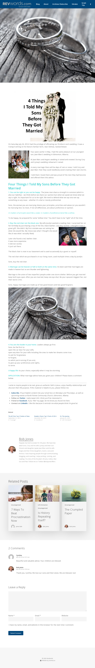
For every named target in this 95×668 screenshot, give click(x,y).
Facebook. (23, 401)
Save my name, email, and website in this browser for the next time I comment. (42, 625)
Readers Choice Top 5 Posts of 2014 (45, 416)
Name (11, 615)
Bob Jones (14, 78)
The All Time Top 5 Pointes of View (19, 416)
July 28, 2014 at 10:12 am (23, 557)
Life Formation (43, 505)
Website (65, 615)
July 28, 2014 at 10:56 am (23, 569)
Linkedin (24, 403)
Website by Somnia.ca (48, 660)
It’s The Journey (64, 416)
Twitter (22, 398)
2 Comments (59, 65)
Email (38, 615)
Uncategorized (26, 78)
